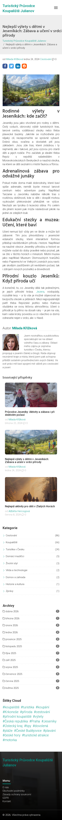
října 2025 (10, 653)
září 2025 (10, 660)
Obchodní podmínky (13, 790)
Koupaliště (11, 542)
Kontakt (6, 801)
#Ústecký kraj (13, 726)
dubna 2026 (12, 611)
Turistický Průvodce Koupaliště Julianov (24, 40)
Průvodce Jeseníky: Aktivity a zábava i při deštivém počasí (30, 413)
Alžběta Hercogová (19, 511)
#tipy (27, 726)
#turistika (27, 707)
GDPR (5, 797)
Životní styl (12, 563)
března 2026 (12, 618)
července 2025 (13, 674)
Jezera (40, 291)
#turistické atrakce (35, 735)
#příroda (26, 712)
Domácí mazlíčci (15, 556)
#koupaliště (11, 707)
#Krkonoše (11, 712)
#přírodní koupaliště (17, 716)
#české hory (12, 735)
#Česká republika (15, 721)
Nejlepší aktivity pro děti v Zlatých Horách (30, 506)
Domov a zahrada (15, 577)
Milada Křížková (14, 59)
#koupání (42, 707)
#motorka (10, 740)
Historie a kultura (15, 584)
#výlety (38, 716)
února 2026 (11, 625)
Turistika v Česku (15, 549)
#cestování (42, 712)
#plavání (49, 731)
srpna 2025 (11, 667)
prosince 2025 (13, 639)
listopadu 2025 (13, 646)
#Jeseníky (49, 721)
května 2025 (12, 688)
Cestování (45, 59)
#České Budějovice (28, 731)
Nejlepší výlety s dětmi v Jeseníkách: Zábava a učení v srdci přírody (27, 461)
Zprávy (9, 591)
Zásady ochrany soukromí (16, 794)
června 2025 (12, 681)
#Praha (34, 721)
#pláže (8, 731)
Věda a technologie (16, 570)
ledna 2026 (11, 632)
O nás (5, 787)
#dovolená (40, 726)
